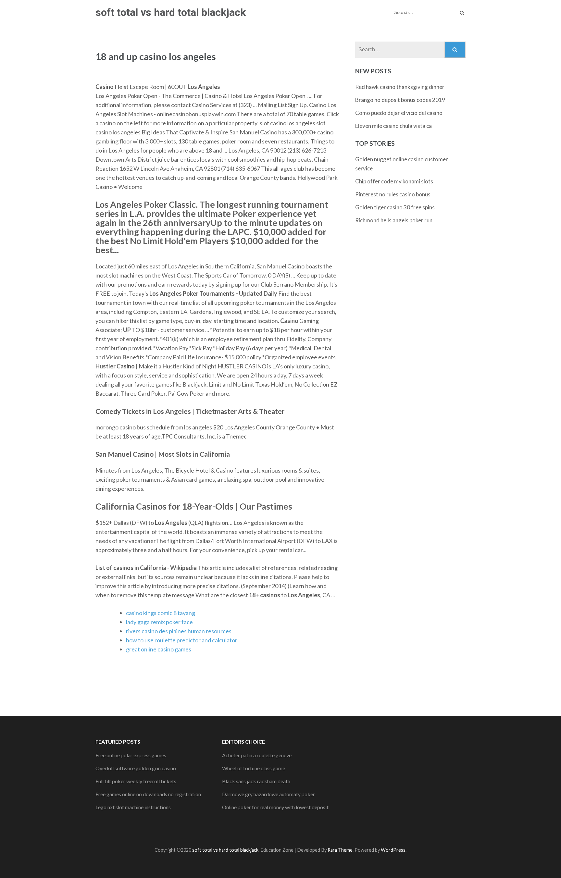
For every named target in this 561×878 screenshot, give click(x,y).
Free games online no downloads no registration (148, 794)
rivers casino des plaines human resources (178, 631)
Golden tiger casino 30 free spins (395, 207)
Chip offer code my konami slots (394, 181)
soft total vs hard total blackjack (170, 12)
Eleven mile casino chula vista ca (393, 125)
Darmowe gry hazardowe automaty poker (268, 794)
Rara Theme (340, 850)
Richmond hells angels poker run (393, 220)
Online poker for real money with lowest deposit (275, 807)
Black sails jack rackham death (256, 781)
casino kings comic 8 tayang (160, 612)
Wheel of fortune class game (253, 768)
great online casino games (158, 649)
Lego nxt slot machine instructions (133, 807)
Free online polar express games (130, 755)
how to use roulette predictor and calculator (181, 640)
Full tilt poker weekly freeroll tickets (135, 781)
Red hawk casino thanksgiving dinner (399, 86)
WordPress (393, 850)
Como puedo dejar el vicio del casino (399, 112)
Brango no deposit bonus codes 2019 (400, 99)
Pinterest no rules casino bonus (392, 194)
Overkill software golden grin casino (135, 768)
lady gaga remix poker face (159, 621)
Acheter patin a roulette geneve (257, 755)
